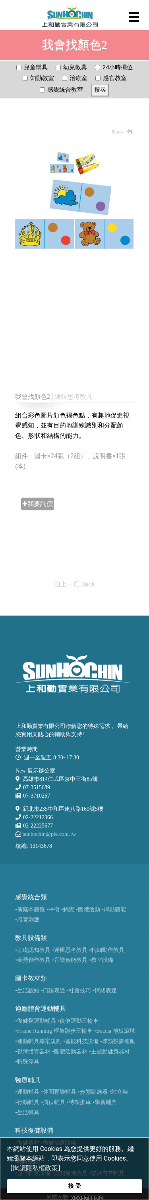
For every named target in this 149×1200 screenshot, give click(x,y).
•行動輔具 (27, 1102)
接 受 (74, 1185)
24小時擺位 (118, 67)
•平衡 (53, 909)
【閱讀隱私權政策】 (35, 1168)
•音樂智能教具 (69, 960)
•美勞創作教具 (32, 960)
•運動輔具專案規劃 (38, 1041)
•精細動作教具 (106, 950)
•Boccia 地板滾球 (114, 1031)
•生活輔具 (27, 1113)
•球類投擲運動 (117, 1041)
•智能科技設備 (81, 1041)
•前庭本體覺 (30, 909)
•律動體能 (114, 909)
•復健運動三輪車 (78, 1021)
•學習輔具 (105, 1102)
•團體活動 (88, 909)
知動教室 (42, 78)
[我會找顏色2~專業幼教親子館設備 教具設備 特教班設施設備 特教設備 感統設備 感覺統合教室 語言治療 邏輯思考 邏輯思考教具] (74, 217)
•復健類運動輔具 (35, 1021)
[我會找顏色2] (62, 163)
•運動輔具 (27, 1092)
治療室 (78, 78)
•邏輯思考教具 (69, 950)
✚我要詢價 (37, 504)
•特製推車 (79, 1102)
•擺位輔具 (53, 1102)
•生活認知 (27, 991)
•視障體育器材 (32, 1052)
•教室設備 (101, 960)
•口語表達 (53, 991)
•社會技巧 (79, 991)
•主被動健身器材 (109, 1052)
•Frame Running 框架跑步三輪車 (54, 1031)
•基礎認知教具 (32, 950)
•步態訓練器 (93, 1092)
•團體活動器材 (69, 1052)
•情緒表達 (105, 991)
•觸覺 (67, 909)
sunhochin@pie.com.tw (49, 834)
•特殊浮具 (27, 1062)
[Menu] (134, 17)
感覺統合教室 (65, 89)
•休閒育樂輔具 (58, 1092)
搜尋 (100, 89)
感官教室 (115, 78)
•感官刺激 (27, 920)
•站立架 (118, 1092)
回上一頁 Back (74, 584)
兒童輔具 (36, 67)
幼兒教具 (75, 67)
